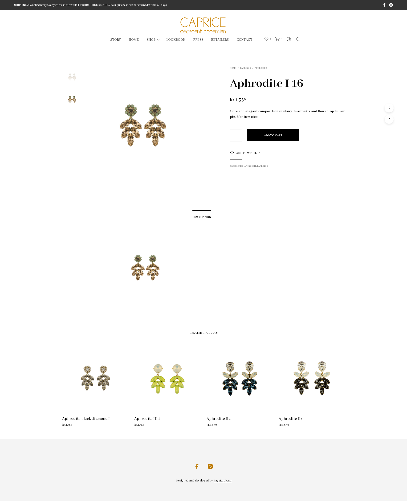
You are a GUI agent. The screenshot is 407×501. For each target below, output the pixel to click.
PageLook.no (223, 481)
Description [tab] (201, 217)
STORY (115, 40)
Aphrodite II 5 (291, 418)
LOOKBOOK (175, 40)
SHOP (151, 40)
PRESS (198, 40)
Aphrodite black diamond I (86, 418)
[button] (267, 39)
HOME (134, 40)
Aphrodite (261, 68)
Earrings (245, 68)
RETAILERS (220, 40)
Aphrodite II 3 (219, 418)
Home (233, 68)
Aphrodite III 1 (147, 418)
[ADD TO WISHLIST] (95, 403)
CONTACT (244, 40)
